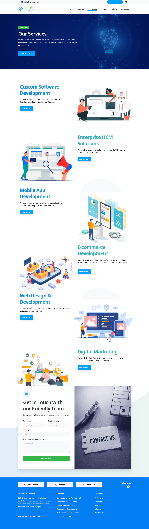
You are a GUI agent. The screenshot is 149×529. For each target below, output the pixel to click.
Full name (27, 421)
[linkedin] (126, 2)
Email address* (54, 421)
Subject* (26, 430)
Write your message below (33, 439)
